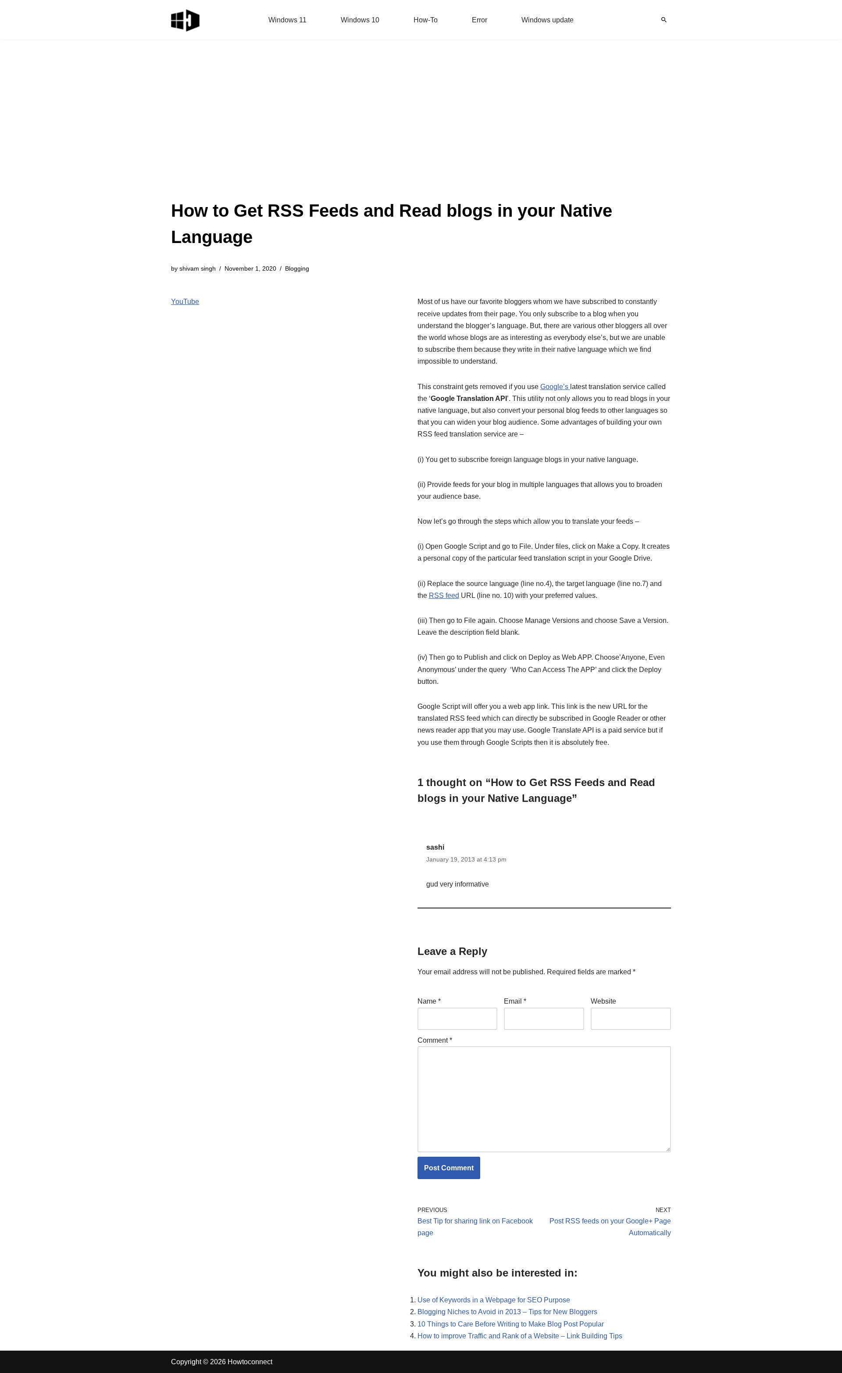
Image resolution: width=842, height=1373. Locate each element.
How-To (426, 20)
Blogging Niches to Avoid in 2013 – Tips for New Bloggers (507, 1312)
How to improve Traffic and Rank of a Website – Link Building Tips (519, 1336)
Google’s (555, 386)
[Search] (664, 19)
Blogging (297, 268)
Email (515, 1001)
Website (603, 1001)
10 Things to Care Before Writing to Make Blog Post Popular (510, 1324)
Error (479, 20)
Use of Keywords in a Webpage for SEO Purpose (493, 1300)
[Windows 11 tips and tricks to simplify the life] (186, 20)
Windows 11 (287, 20)
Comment (434, 1040)
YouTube (185, 301)
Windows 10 (360, 20)
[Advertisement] (421, 131)
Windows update (547, 20)
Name (429, 1001)
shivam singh (197, 268)
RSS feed (444, 595)
